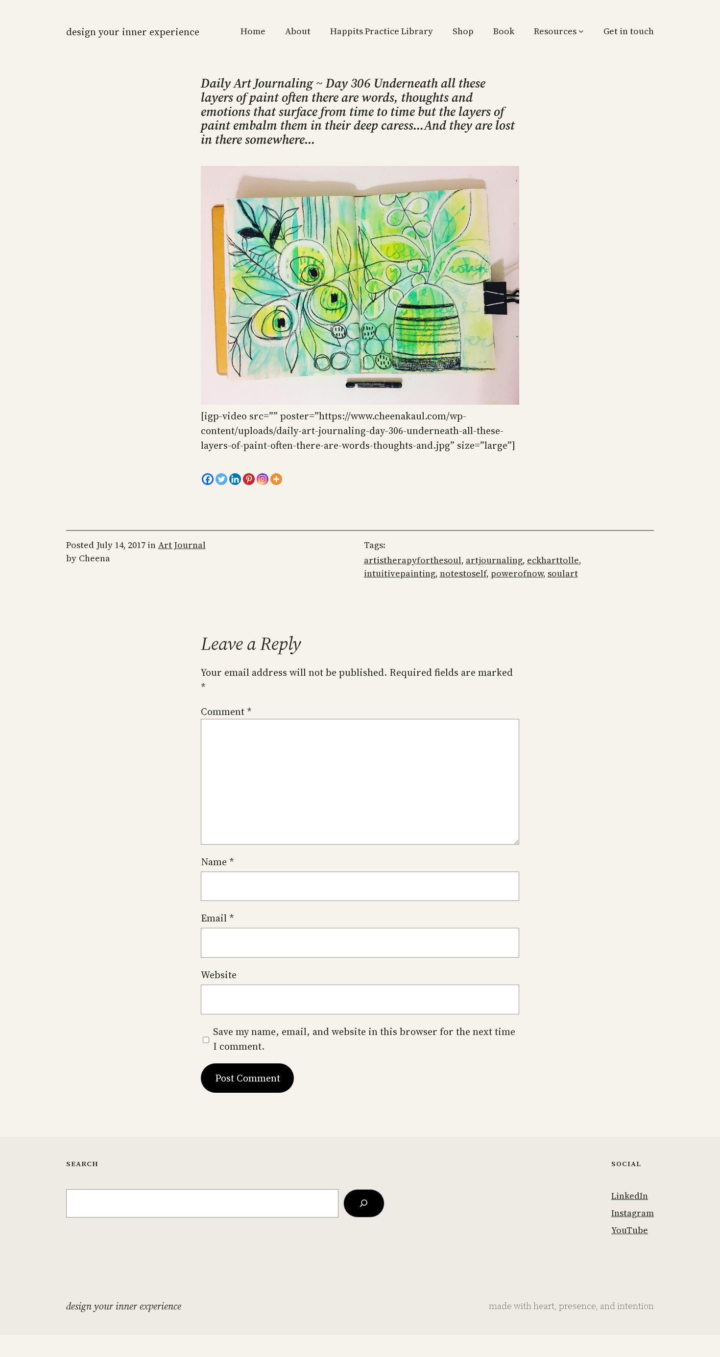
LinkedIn (629, 1196)
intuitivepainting (399, 573)
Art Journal (182, 545)
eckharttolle (553, 560)
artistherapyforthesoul (412, 560)
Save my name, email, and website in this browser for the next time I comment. (364, 1039)
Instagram (632, 1213)
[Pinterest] (249, 479)
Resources (555, 31)
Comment (226, 711)
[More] (276, 479)
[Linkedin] (235, 479)
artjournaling (494, 560)
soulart (563, 573)
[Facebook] (208, 479)
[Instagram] (262, 479)
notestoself (463, 573)
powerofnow (517, 573)
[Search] (363, 1203)
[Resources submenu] (581, 31)
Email (217, 918)
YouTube (629, 1230)
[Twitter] (221, 479)
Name (217, 862)
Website (219, 975)
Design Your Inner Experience (132, 32)
